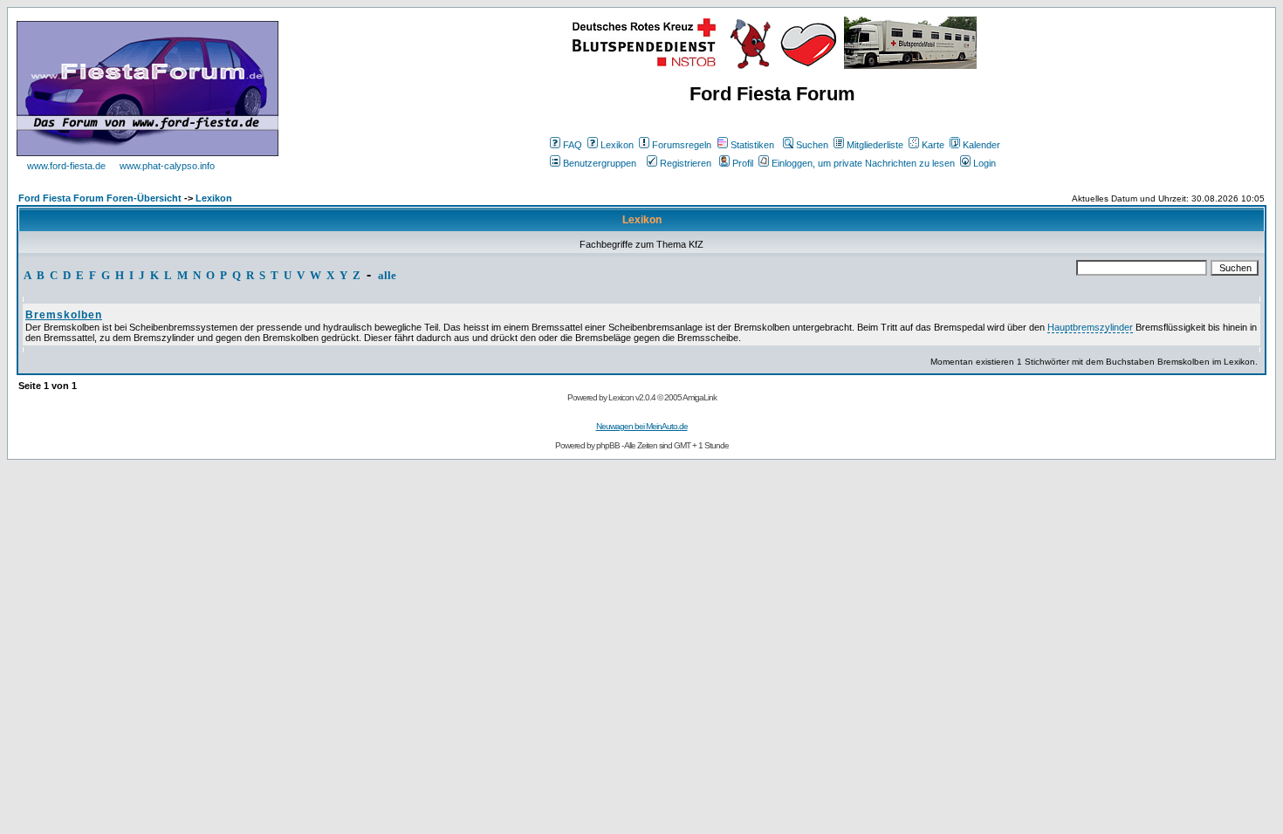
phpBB (608, 445)
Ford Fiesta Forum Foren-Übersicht (100, 198)
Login (984, 163)
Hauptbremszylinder (1090, 327)
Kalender (981, 145)
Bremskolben (63, 315)
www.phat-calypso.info (167, 166)
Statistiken (752, 145)
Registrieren (685, 163)
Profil (742, 163)
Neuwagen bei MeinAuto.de (642, 426)
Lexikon (617, 145)
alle (387, 275)
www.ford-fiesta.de (66, 166)
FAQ (572, 145)
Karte (933, 145)
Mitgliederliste (875, 145)
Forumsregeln (681, 145)
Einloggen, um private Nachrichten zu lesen (863, 163)
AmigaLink (700, 397)
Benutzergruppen (599, 163)
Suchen (812, 145)
